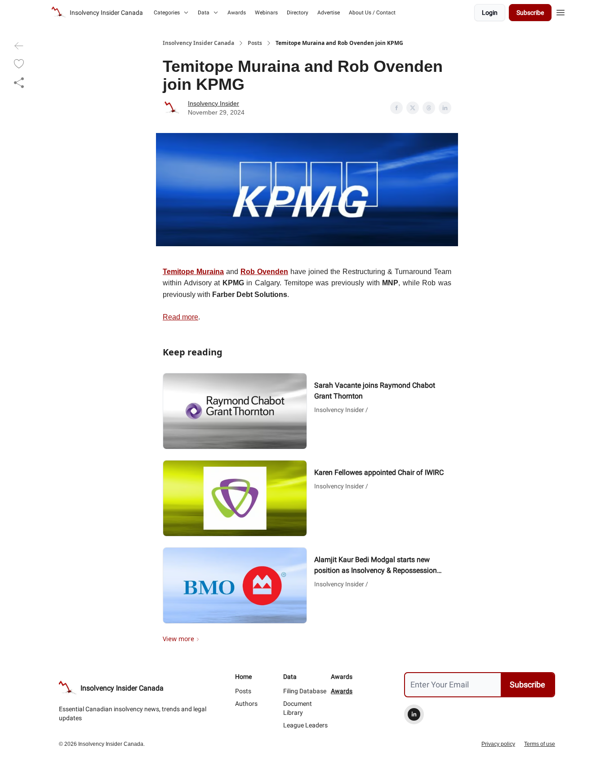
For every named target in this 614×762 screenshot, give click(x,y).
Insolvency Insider (213, 103)
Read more (180, 317)
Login (490, 12)
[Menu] (560, 11)
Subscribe (530, 12)
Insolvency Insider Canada (198, 43)
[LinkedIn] (414, 714)
